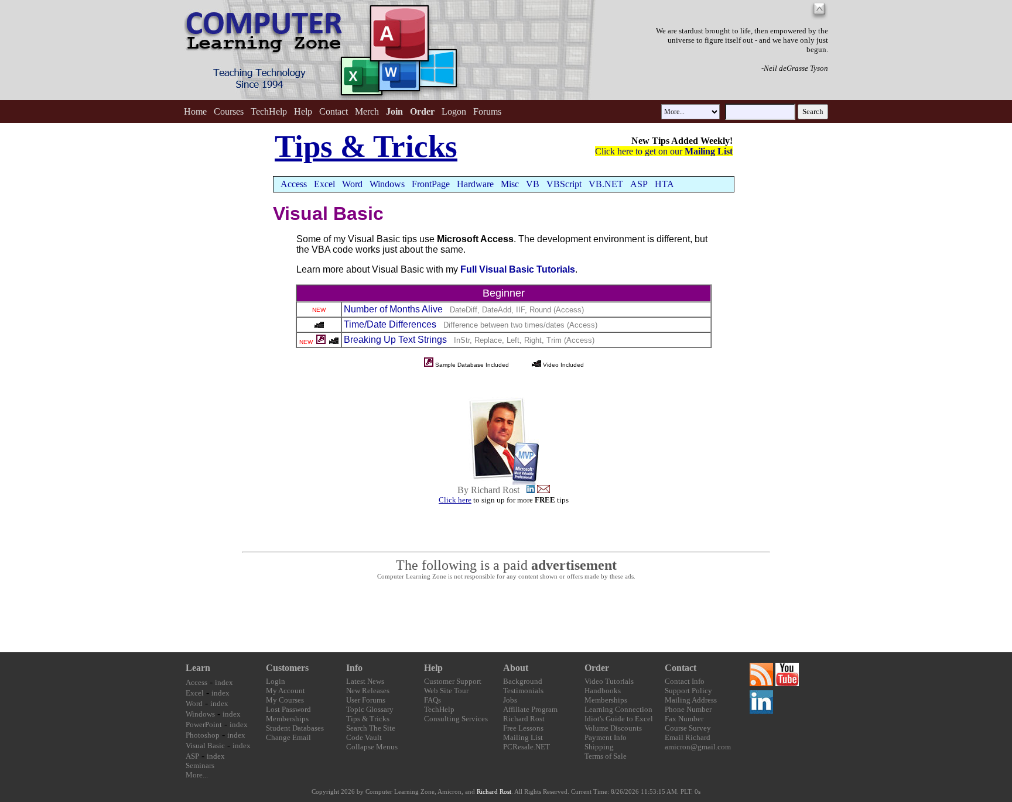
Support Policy (688, 690)
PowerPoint (204, 724)
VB (532, 184)
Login (275, 681)
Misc (510, 184)
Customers (287, 668)
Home (195, 111)
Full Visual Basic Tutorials (517, 269)
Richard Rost (524, 718)
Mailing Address (691, 700)
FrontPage (431, 184)
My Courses (285, 700)
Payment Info (605, 737)
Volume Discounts (613, 728)
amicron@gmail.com (698, 746)
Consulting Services (456, 718)
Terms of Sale (605, 756)
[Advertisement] (506, 616)
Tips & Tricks (367, 718)
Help (303, 111)
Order (596, 668)
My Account (285, 690)
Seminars (200, 765)
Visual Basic (205, 745)
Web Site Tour (446, 690)
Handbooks (602, 690)
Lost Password (288, 709)
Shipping (599, 746)
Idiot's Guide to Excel (618, 718)
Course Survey (688, 728)
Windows (387, 184)
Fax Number (684, 718)
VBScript (564, 184)
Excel (324, 184)
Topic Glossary (370, 709)
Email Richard (687, 737)
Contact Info (685, 681)
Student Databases (295, 728)
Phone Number (688, 709)
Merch (367, 111)
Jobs (510, 700)
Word (352, 184)
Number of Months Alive (393, 309)
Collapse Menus (372, 746)
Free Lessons (523, 728)
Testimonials (523, 690)
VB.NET (606, 184)
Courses (229, 111)
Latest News (365, 681)
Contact (333, 111)
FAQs (432, 700)
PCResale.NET (526, 746)
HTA (664, 184)
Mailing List (523, 737)
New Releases (367, 690)
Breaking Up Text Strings (395, 340)
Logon (454, 111)
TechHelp (269, 111)
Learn (198, 668)
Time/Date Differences (390, 324)
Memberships (287, 718)
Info (354, 668)
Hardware (475, 184)
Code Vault (364, 737)
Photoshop (203, 735)
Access (294, 184)
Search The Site (370, 728)
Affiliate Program (530, 709)
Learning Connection (618, 709)
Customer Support (452, 681)
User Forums (365, 700)
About (515, 668)
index (224, 682)
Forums (487, 111)
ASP (639, 184)
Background (522, 681)
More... (197, 774)
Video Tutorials (609, 681)
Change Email (288, 737)
